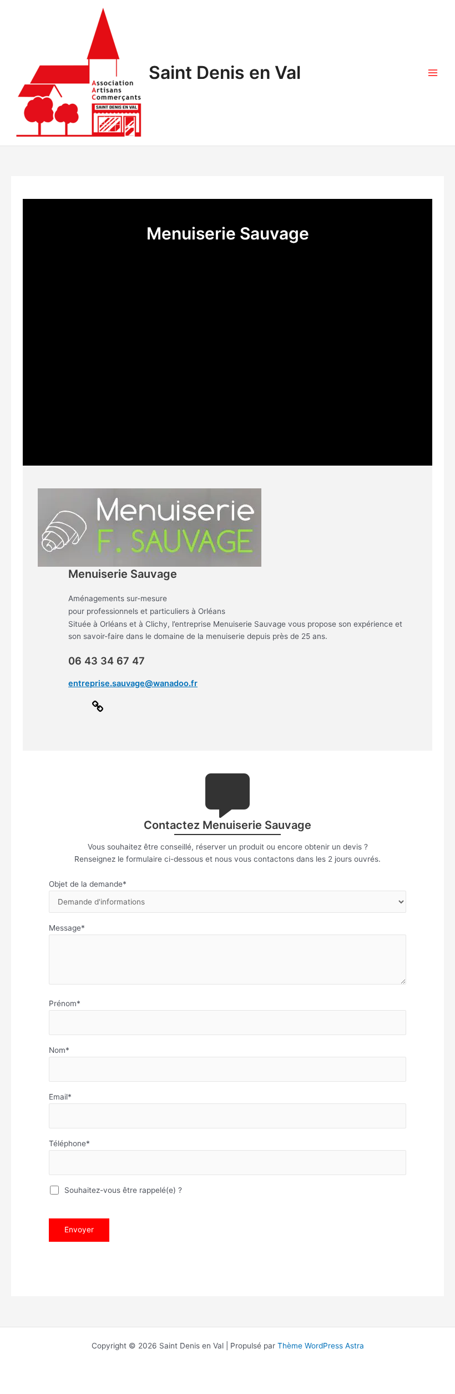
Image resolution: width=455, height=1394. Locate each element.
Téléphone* (69, 1143)
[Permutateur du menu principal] (433, 73)
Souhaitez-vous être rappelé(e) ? (121, 1190)
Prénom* (64, 1003)
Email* (60, 1096)
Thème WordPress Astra (320, 1345)
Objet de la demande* (88, 884)
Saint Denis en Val (225, 72)
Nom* (59, 1050)
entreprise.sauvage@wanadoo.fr (133, 683)
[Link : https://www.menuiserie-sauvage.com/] (97, 710)
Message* (67, 927)
